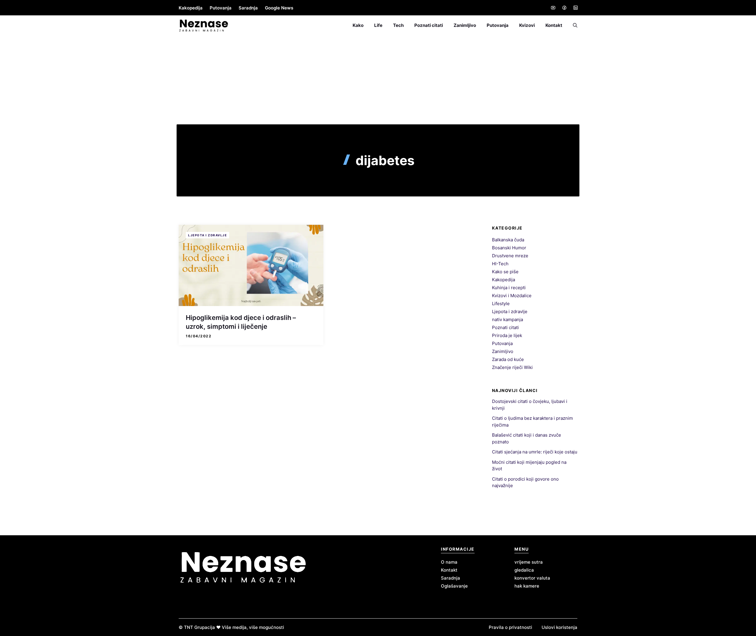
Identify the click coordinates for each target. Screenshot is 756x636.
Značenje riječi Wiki (512, 367)
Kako (358, 25)
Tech (398, 25)
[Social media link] (553, 8)
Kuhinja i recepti (509, 287)
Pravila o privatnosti (510, 627)
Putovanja (221, 8)
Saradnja (248, 8)
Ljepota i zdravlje (207, 235)
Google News (279, 8)
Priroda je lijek (507, 335)
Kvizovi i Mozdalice (512, 295)
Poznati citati (428, 25)
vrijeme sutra (528, 562)
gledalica (524, 570)
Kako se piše (505, 271)
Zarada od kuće (508, 359)
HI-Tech (500, 263)
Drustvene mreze (510, 255)
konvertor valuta (532, 578)
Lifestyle (501, 303)
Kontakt (553, 25)
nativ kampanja (507, 319)
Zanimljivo (465, 25)
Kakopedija (191, 8)
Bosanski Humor (509, 248)
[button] (572, 25)
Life (378, 25)
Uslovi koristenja (559, 627)
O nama (449, 562)
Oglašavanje (454, 586)
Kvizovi (527, 25)
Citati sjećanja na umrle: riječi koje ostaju (534, 452)
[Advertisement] (378, 80)
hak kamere (526, 586)
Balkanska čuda (508, 240)
